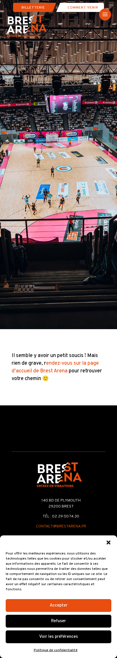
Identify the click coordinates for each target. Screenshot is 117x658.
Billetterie (33, 7)
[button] (108, 542)
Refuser (58, 621)
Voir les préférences (58, 637)
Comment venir (83, 7)
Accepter (59, 605)
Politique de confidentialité (56, 650)
